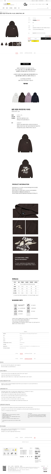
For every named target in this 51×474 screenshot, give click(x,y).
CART (36, 38)
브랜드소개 (33, 0)
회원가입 (33, 4)
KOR (46, 0)
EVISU (5, 0)
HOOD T (28, 9)
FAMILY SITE (43, 466)
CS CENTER (37, 448)
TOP (26, 9)
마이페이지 (43, 4)
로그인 (31, 4)
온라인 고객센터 (37, 450)
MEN (24, 9)
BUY (46, 38)
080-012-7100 (37, 452)
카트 (46, 4)
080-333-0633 (37, 457)
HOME (22, 9)
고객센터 (36, 4)
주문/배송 (39, 4)
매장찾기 (37, 0)
